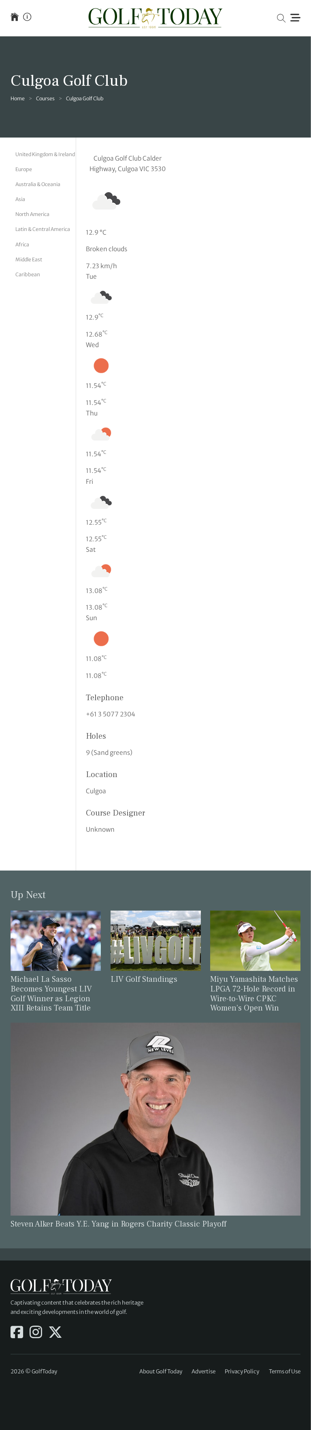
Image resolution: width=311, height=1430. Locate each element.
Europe (23, 169)
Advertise (203, 1371)
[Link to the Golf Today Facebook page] (17, 1333)
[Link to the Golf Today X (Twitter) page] (55, 1333)
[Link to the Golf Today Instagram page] (36, 1333)
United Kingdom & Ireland (45, 154)
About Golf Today (160, 1371)
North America (32, 214)
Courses (45, 98)
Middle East (28, 259)
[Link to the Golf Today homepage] (15, 18)
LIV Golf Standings (144, 979)
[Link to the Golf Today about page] (27, 18)
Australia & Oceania (37, 184)
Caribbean (27, 274)
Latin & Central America (42, 229)
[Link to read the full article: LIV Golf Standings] (156, 940)
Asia (20, 199)
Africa (22, 245)
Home (18, 98)
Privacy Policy (242, 1371)
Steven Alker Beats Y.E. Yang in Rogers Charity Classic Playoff (118, 1224)
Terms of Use (284, 1371)
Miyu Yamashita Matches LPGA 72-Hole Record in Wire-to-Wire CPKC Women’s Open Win (254, 993)
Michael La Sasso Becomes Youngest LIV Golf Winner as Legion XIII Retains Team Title (51, 993)
